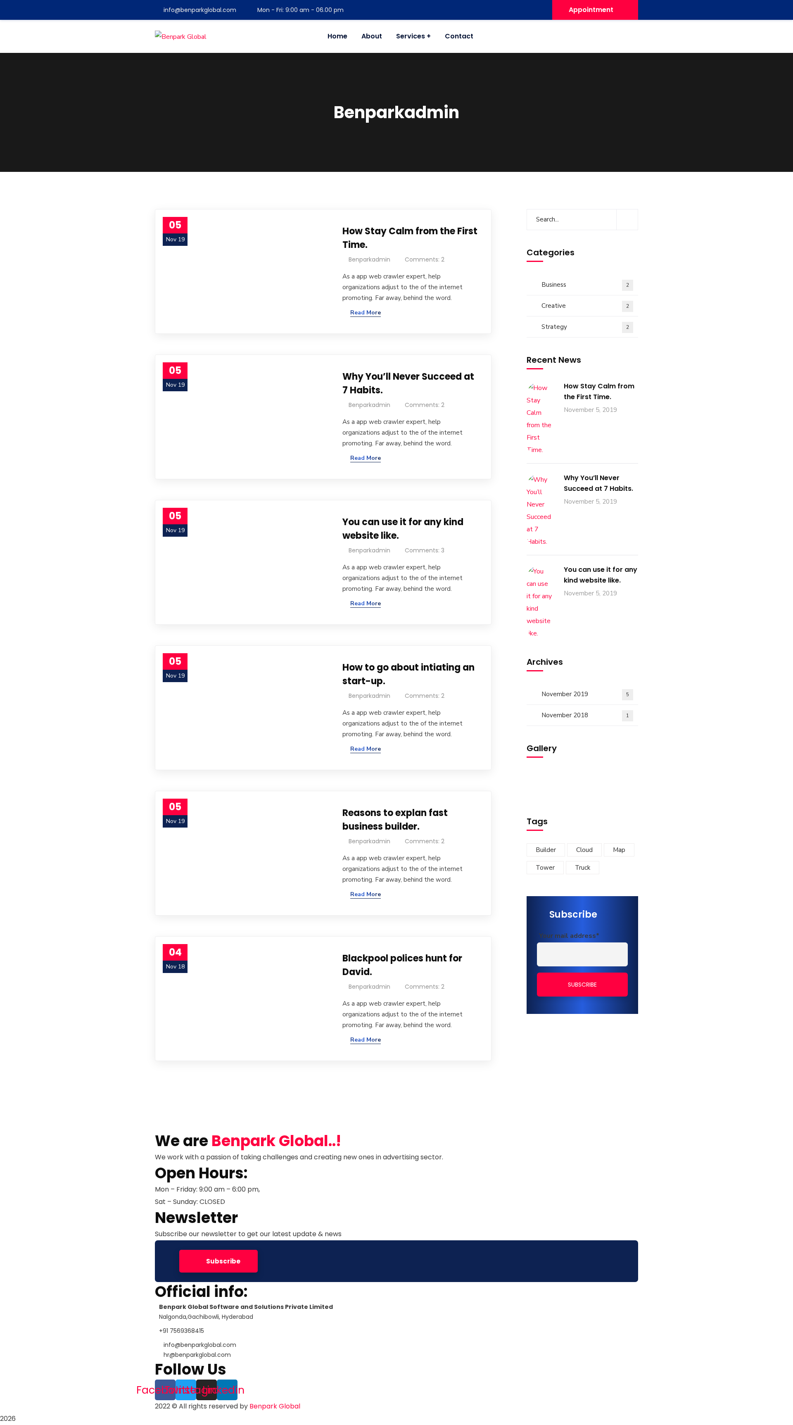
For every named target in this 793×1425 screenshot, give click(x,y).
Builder (546, 850)
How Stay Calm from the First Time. (409, 238)
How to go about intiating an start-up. (408, 674)
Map (619, 850)
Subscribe (222, 1261)
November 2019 (585, 694)
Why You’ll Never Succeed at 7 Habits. (408, 383)
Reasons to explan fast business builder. (395, 819)
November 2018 (585, 715)
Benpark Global (274, 1406)
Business (585, 285)
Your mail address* (569, 936)
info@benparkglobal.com (200, 10)
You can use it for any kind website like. (402, 529)
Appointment (591, 9)
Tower (545, 868)
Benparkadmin (369, 259)
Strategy (585, 327)
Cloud (584, 850)
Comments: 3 (424, 550)
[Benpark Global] (181, 36)
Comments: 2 (424, 259)
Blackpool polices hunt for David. (402, 965)
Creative (585, 306)
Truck (582, 868)
